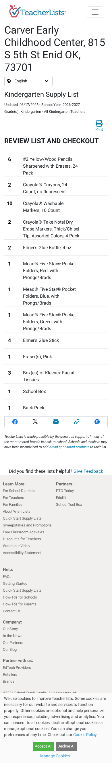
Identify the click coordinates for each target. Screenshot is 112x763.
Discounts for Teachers (22, 539)
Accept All (43, 746)
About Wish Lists (16, 511)
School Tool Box (69, 504)
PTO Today (65, 491)
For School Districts (19, 491)
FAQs (7, 576)
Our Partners (13, 642)
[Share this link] (76, 422)
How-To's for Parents (19, 604)
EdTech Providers (17, 667)
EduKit (61, 497)
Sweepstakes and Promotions (27, 525)
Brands (8, 681)
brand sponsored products (69, 447)
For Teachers (13, 497)
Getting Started (15, 583)
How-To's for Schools (20, 597)
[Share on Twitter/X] (35, 422)
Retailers (10, 674)
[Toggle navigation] (95, 12)
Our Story (10, 629)
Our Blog (10, 649)
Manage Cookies (55, 756)
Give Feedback (88, 471)
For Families (13, 504)
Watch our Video (16, 546)
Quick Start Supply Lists (22, 518)
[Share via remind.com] (97, 422)
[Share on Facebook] (15, 422)
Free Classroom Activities (23, 532)
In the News (12, 636)
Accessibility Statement (22, 553)
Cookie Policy (85, 734)
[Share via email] (56, 422)
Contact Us (12, 611)
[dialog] (56, 728)
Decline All (66, 746)
